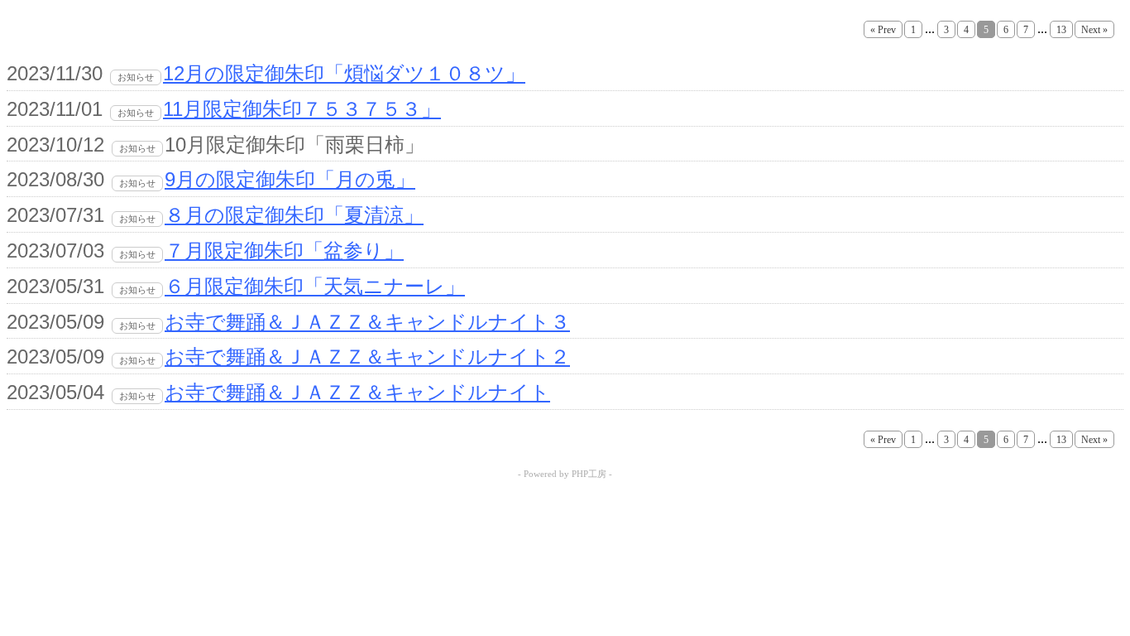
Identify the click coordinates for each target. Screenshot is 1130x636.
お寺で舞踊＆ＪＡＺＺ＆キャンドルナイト (357, 392)
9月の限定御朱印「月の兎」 (290, 179)
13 (1061, 30)
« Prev (883, 30)
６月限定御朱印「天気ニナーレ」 (315, 286)
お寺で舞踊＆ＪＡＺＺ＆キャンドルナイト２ (367, 356)
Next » (1094, 30)
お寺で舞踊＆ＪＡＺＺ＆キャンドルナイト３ (367, 322)
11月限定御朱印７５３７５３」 (302, 109)
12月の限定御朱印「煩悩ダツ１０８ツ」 (344, 73)
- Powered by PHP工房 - (565, 474)
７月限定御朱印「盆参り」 (284, 250)
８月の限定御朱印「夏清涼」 (294, 215)
